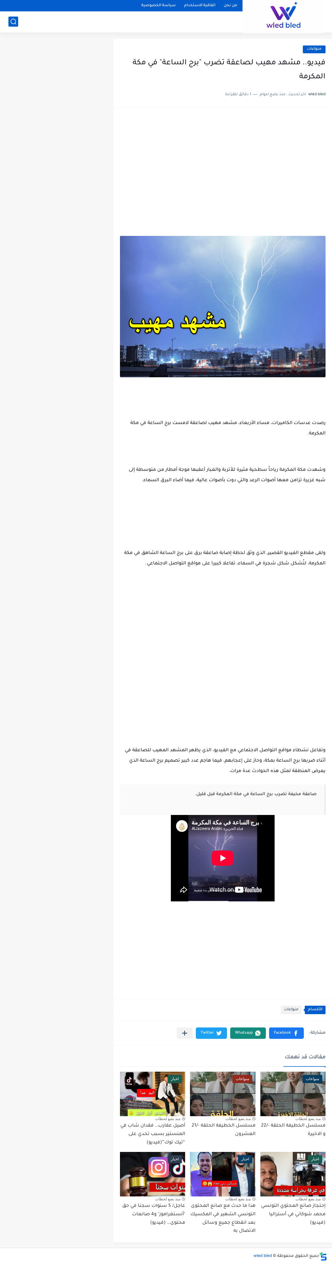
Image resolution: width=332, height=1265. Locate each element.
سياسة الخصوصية (158, 6)
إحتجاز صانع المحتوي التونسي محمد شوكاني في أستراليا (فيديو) (293, 1214)
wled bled (263, 1256)
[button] (286, 1033)
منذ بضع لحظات (308, 1119)
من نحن (230, 6)
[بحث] (13, 22)
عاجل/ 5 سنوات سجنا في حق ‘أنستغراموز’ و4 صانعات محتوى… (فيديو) (153, 1214)
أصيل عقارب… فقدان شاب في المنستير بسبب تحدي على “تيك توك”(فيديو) (152, 1134)
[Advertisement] (223, 164)
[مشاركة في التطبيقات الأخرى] (185, 1033)
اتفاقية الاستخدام (199, 6)
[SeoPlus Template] (323, 1256)
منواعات (314, 49)
